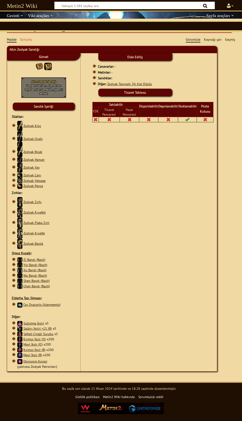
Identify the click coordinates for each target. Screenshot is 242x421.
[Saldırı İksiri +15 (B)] (19, 328)
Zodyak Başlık (33, 243)
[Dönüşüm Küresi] (19, 361)
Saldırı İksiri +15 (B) (37, 328)
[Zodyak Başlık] (19, 243)
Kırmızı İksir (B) (34, 349)
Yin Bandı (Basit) (35, 265)
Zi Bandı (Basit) (34, 259)
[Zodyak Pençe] (19, 186)
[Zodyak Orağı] (19, 138)
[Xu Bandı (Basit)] (19, 270)
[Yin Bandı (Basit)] (19, 265)
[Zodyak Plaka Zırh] (19, 222)
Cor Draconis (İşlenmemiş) (41, 304)
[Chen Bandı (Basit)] (19, 286)
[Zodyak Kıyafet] (19, 233)
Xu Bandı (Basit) (35, 270)
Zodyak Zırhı (32, 202)
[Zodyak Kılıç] (19, 125)
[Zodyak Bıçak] (19, 151)
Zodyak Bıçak (32, 151)
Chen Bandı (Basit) (36, 286)
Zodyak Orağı (33, 138)
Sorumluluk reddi (150, 397)
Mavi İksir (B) (32, 355)
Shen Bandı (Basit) (36, 280)
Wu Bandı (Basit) (35, 275)
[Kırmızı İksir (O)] (19, 339)
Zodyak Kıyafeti (34, 212)
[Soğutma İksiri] (19, 323)
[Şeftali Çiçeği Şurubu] (19, 334)
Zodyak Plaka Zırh (36, 222)
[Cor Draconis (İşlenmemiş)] (19, 304)
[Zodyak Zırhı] (19, 202)
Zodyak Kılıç (32, 125)
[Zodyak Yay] (19, 167)
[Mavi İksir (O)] (19, 344)
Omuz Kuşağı (21, 253)
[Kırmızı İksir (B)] (19, 349)
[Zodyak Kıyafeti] (19, 212)
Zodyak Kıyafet (34, 233)
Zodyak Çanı (32, 175)
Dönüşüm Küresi (35, 361)
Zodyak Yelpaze (34, 180)
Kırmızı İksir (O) (34, 339)
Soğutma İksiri (33, 323)
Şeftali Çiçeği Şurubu (38, 334)
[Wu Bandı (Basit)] (19, 275)
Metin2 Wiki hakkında (119, 397)
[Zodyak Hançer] (19, 159)
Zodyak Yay (31, 167)
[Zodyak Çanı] (19, 175)
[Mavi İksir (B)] (19, 355)
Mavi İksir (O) (33, 344)
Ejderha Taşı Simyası (26, 298)
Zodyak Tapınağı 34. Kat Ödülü (129, 84)
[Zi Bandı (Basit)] (19, 259)
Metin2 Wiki (22, 6)
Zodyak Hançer (34, 159)
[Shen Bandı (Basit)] (19, 280)
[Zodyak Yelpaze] (19, 180)
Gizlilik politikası (87, 397)
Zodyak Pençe (33, 186)
